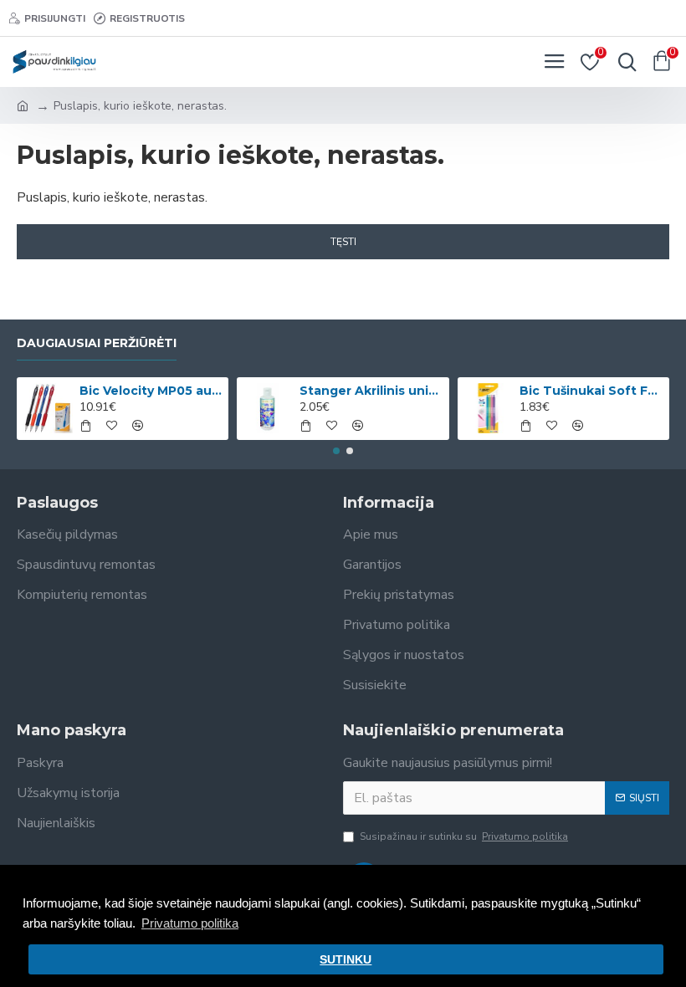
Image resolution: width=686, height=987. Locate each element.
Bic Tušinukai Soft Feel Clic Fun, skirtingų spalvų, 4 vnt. (591, 390)
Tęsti (343, 241)
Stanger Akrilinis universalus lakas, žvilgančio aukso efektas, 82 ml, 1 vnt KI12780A (371, 390)
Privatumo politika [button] (189, 923)
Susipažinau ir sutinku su (464, 836)
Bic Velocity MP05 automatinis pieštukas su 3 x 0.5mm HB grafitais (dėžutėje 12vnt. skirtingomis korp (151, 390)
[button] (336, 450)
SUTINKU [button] (345, 960)
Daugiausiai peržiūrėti (97, 343)
